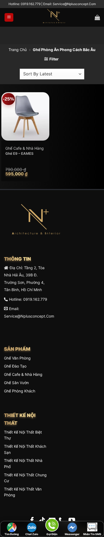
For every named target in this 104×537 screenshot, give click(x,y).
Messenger (72, 534)
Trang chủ (18, 49)
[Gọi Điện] (52, 526)
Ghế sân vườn (16, 382)
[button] (9, 17)
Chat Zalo (31, 534)
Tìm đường (12, 534)
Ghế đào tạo (15, 366)
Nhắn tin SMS (92, 534)
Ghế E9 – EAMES (19, 153)
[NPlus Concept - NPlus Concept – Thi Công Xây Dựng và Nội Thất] (54, 17)
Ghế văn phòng (17, 358)
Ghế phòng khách (19, 391)
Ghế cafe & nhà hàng (23, 374)
